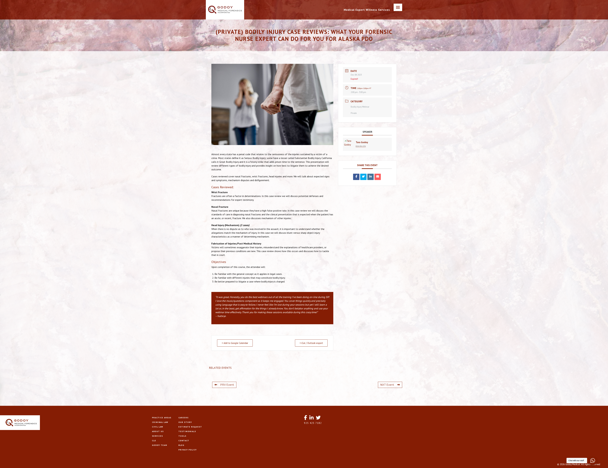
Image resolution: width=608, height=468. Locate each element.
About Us (158, 431)
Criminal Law (160, 422)
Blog (181, 445)
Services (157, 436)
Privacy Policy (187, 450)
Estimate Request (190, 427)
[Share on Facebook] (356, 177)
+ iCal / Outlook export (311, 343)
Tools (182, 436)
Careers (183, 417)
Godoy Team (159, 445)
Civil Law (157, 427)
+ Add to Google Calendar (235, 343)
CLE (154, 440)
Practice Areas (161, 417)
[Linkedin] (370, 177)
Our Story (185, 422)
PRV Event (227, 384)
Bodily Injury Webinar (360, 106)
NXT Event (387, 384)
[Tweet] (363, 177)
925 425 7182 (313, 422)
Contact (183, 440)
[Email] (377, 177)
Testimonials (187, 431)
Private (354, 113)
